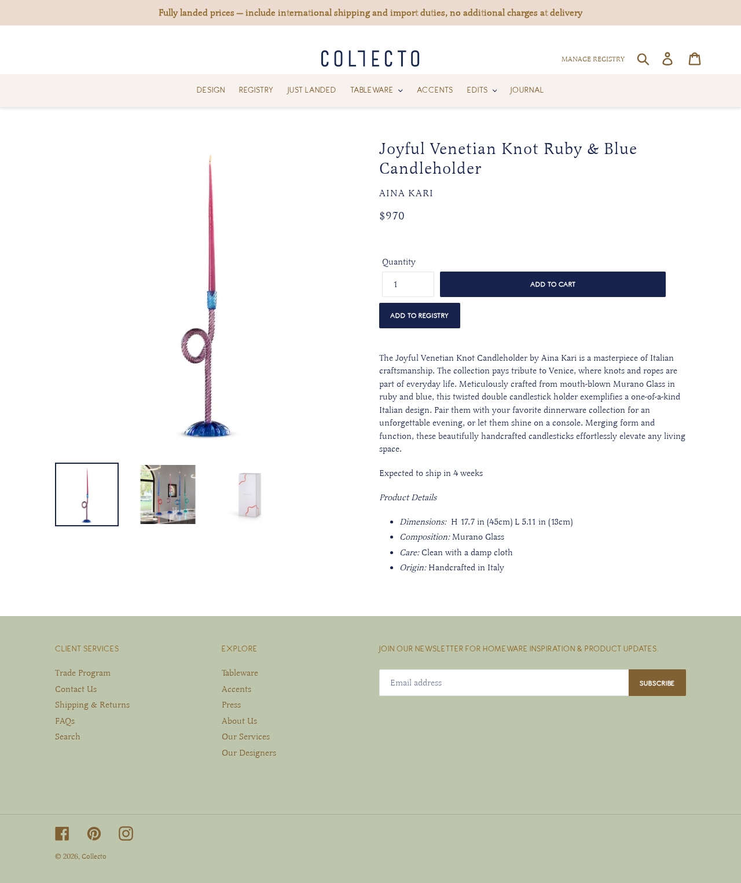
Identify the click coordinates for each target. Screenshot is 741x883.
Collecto (94, 856)
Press (231, 704)
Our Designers (249, 753)
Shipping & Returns (92, 704)
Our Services (246, 736)
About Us (239, 721)
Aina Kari (406, 193)
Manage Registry (593, 59)
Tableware (240, 673)
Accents (236, 689)
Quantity (399, 262)
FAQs (65, 721)
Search (67, 736)
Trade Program (83, 673)
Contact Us (76, 689)
